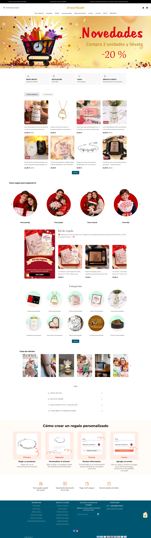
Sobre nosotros (36, 509)
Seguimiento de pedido (62, 515)
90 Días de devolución (62, 512)
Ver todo (75, 172)
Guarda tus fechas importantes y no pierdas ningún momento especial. (109, 2)
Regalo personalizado (80, 13)
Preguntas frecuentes (62, 521)
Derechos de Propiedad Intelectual (36, 521)
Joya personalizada (67, 13)
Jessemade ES (30, 537)
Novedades (49, 13)
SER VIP (105, 13)
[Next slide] (139, 204)
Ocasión (90, 13)
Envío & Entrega (62, 509)
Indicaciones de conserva (62, 518)
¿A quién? (98, 13)
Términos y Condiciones (36, 518)
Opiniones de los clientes (62, 524)
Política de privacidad (36, 515)
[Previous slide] (11, 204)
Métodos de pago (36, 512)
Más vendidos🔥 (39, 13)
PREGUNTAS (113, 13)
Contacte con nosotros (62, 506)
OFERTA (57, 13)
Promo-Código (36, 506)
